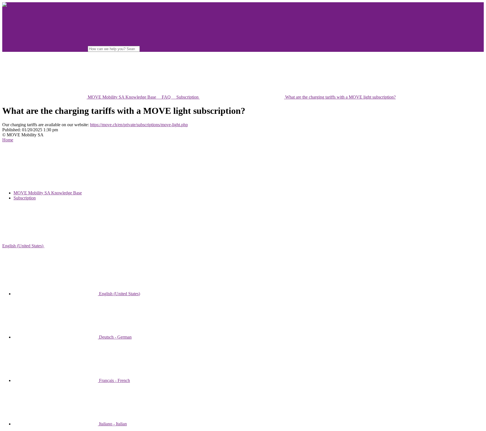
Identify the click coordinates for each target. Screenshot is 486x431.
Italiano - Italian (112, 423)
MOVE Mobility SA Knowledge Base (48, 192)
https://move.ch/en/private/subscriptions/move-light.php (139, 124)
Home (7, 139)
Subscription (25, 197)
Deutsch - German (115, 337)
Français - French (114, 380)
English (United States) (23, 245)
